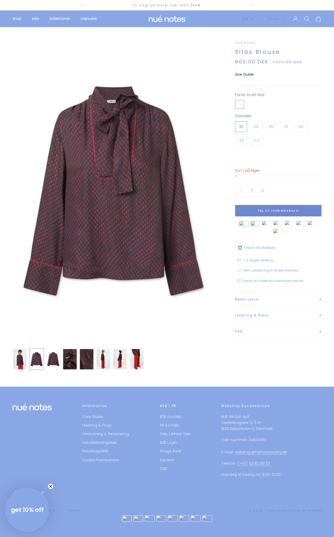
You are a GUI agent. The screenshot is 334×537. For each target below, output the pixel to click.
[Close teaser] (50, 486)
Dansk (273, 19)
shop (17, 18)
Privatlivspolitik (95, 451)
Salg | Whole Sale (175, 433)
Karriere (167, 460)
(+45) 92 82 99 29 (254, 463)
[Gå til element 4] (70, 359)
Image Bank (170, 451)
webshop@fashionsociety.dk (261, 452)
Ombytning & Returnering (105, 433)
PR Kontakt (169, 425)
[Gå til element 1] (20, 359)
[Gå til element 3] (53, 359)
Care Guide (92, 416)
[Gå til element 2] (36, 359)
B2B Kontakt (170, 416)
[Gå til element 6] (103, 359)
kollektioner (60, 18)
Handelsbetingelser (99, 442)
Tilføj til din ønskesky (259, 247)
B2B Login (168, 442)
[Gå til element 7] (120, 359)
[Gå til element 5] (86, 359)
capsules (89, 18)
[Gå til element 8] (136, 359)
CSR (163, 468)
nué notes (245, 42)
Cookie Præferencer (100, 460)
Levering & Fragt (97, 425)
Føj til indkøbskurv (278, 210)
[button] (27, 510)
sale (35, 18)
